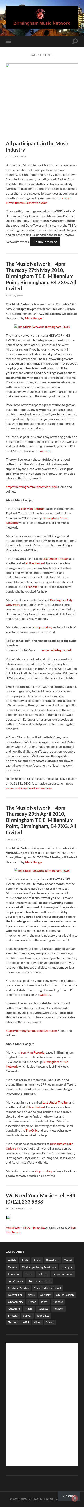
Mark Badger (33, 318)
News (31, 1294)
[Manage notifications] (75, 1498)
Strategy (13, 1315)
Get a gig (43, 1274)
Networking (15, 1294)
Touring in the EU (18, 1322)
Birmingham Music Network (42, 1499)
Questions (14, 1308)
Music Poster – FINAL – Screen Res (25, 1227)
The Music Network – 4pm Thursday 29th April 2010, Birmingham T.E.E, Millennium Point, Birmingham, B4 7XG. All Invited (41, 820)
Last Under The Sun (55, 558)
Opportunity (15, 1301)
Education (14, 1274)
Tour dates (43, 1315)
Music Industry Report (47, 1287)
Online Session (65, 1294)
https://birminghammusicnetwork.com (32, 487)
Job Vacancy (15, 1281)
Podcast (58, 1301)
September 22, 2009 (19, 1208)
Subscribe (68, 1496)
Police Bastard (35, 563)
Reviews (58, 1308)
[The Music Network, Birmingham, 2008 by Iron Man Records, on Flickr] (42, 327)
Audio (37, 1260)
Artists (12, 1260)
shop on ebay (43, 627)
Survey (27, 1315)
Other (32, 1301)
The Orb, (31, 586)
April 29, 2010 (15, 839)
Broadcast (52, 1260)
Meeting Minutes (18, 1287)
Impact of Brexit (63, 1274)
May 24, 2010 (14, 295)
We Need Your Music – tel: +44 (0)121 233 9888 (40, 1198)
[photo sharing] (8, 1218)
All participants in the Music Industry (37, 146)
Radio (29, 1308)
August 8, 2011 (16, 156)
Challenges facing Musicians (39, 1267)
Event (29, 1274)
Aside (24, 1260)
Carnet (68, 1260)
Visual (50, 1322)
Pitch (44, 1301)
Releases (43, 1308)
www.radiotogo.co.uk (57, 650)
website (45, 451)
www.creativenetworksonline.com (29, 788)
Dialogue (67, 1267)
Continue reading (45, 241)
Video (37, 1322)
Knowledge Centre (39, 1281)
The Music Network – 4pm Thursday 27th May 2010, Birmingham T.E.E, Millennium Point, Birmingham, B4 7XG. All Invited (41, 276)
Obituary (45, 1294)
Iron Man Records (32, 508)
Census (12, 1267)
